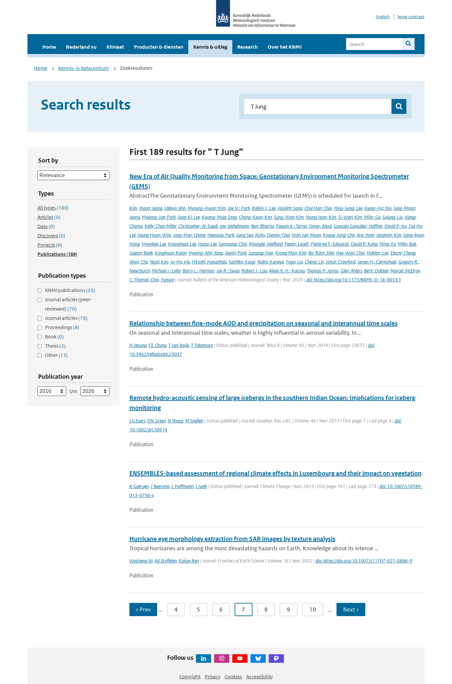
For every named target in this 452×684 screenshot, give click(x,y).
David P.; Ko (395, 226)
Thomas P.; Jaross (323, 271)
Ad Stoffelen (166, 561)
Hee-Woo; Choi (350, 253)
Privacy (212, 676)
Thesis (55, 346)
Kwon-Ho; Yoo (377, 208)
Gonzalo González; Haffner (358, 226)
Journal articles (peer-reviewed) (68, 304)
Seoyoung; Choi (233, 244)
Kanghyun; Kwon (171, 253)
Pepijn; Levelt (297, 244)
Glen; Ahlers (351, 271)
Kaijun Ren (189, 561)
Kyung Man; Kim (290, 253)
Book (54, 336)
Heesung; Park (220, 235)
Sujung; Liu (393, 217)
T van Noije (178, 345)
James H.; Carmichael (376, 262)
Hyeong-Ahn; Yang (206, 253)
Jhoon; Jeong (150, 208)
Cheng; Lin (314, 262)
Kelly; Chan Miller (160, 226)
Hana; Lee (207, 244)
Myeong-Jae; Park (159, 217)
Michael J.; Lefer (166, 271)
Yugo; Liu (294, 262)
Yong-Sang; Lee (348, 208)
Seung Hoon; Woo (154, 235)
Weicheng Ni (141, 561)
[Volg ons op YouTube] (240, 658)
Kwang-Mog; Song (219, 217)
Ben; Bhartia (262, 226)
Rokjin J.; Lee (264, 208)
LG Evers (137, 420)
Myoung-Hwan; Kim (207, 208)
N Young (175, 420)
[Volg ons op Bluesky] (258, 658)
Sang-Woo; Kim (289, 217)
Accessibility (259, 676)
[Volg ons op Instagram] (222, 658)
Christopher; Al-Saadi (198, 226)
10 (312, 609)
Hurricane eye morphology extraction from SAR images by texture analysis (232, 539)
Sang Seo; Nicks (250, 235)
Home (49, 47)
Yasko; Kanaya (270, 262)
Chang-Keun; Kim (255, 217)
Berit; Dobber (376, 271)
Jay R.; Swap (228, 271)
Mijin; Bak (407, 244)
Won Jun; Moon (306, 235)
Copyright (190, 676)
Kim (133, 208)
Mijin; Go (372, 217)
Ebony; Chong (403, 253)
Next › (351, 609)
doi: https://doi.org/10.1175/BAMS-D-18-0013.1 (353, 279)
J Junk (201, 486)
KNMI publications (70, 290)
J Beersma (160, 486)
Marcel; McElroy (405, 271)
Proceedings (62, 327)
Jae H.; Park (239, 208)
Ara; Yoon (365, 235)
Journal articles (66, 318)
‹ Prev (143, 609)
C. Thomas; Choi (144, 279)
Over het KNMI (285, 47)
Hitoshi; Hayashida (209, 262)
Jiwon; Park (236, 253)
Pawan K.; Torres (291, 226)
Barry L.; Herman (198, 271)
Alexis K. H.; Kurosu (287, 271)
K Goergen (139, 486)
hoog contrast (411, 17)
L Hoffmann (182, 486)
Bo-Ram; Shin (321, 253)
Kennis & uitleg (210, 47)
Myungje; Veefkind (266, 244)
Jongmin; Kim (388, 235)
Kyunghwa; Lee (182, 244)
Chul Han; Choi (318, 208)
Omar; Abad (320, 226)
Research (247, 47)
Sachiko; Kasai (242, 262)
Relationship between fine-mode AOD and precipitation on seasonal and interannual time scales (263, 323)
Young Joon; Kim (321, 217)
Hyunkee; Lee (154, 244)
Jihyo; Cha (138, 262)
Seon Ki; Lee (189, 217)
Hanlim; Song (290, 208)
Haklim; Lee (377, 253)
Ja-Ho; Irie (180, 262)
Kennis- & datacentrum (83, 68)
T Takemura (202, 345)
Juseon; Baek (141, 253)
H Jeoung (138, 345)
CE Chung (157, 345)
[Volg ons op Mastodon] (276, 658)
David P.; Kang (364, 244)
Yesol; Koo (159, 262)
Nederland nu (81, 47)
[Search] (408, 44)
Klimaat (115, 47)
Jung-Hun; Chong (189, 235)
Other (56, 355)
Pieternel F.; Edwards (330, 244)
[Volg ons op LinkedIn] (203, 658)
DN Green (156, 420)
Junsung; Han (261, 253)
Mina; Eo (388, 244)
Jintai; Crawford (340, 262)
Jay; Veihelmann (234, 226)
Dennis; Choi (278, 235)
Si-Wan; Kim (350, 217)
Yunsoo (167, 279)
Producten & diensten (158, 47)
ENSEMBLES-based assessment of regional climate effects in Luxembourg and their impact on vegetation (275, 473)
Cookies (233, 676)
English (382, 17)
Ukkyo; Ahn (175, 208)
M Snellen (194, 420)
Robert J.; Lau (254, 271)
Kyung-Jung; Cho (339, 235)
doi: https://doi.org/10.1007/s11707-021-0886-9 (364, 561)
